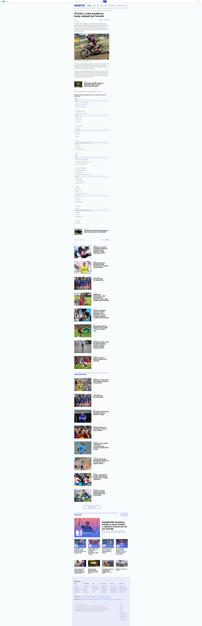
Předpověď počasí (87, 596)
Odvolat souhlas (122, 618)
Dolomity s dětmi (113, 592)
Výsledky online (111, 5)
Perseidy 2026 (93, 596)
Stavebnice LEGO (90, 599)
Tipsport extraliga (95, 588)
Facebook (121, 607)
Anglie (94, 261)
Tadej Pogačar (85, 589)
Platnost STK (121, 592)
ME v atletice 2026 (95, 589)
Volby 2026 (76, 585)
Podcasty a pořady (120, 5)
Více (126, 5)
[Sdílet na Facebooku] (107, 239)
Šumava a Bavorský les (114, 588)
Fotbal (94, 5)
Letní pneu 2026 (121, 585)
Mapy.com (82, 596)
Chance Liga (95, 356)
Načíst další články (91, 507)
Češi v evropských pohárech (104, 596)
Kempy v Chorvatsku (113, 585)
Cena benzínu (97, 596)
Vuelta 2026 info (85, 585)
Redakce (121, 604)
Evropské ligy (95, 441)
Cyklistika (95, 245)
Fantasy (89, 5)
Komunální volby (77, 592)
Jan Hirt (84, 588)
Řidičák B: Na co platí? (122, 589)
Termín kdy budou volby (78, 589)
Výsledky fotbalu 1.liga (95, 587)
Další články (124, 514)
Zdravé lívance (103, 588)
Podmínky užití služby (123, 613)
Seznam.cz (198, 1)
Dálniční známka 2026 (122, 587)
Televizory (109, 599)
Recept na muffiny (104, 587)
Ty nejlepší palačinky (104, 585)
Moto (106, 5)
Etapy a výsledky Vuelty (87, 587)
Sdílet (106, 19)
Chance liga (94, 585)
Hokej (98, 5)
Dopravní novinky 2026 (123, 588)
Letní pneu (101, 599)
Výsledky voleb (76, 588)
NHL (93, 592)
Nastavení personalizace (123, 619)
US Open (95, 378)
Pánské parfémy (119, 599)
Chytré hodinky (113, 599)
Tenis (102, 5)
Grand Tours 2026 (86, 592)
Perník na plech (103, 592)
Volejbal (94, 473)
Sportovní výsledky (97, 277)
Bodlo (94, 324)
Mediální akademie (123, 617)
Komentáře (78, 514)
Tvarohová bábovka (104, 589)
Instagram (121, 608)
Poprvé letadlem (113, 587)
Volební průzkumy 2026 (78, 587)
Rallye (85, 81)
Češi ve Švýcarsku (113, 589)
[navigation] (1, 1)
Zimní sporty (95, 489)
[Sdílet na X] (108, 239)
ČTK (75, 19)
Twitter (121, 609)
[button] (91, 47)
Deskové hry (105, 599)
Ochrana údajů (122, 614)
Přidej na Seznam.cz (123, 612)
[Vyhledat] (105, 1)
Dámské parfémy (96, 599)
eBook (102, 19)
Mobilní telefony (84, 599)
